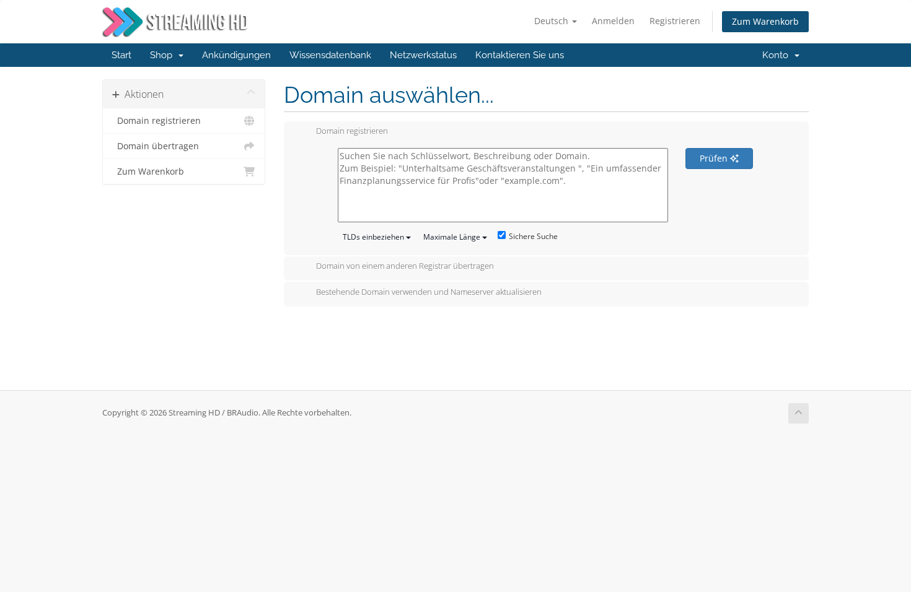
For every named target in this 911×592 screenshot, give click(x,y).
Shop (163, 55)
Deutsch (552, 21)
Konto (777, 55)
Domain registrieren (156, 120)
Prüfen (715, 158)
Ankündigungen (236, 55)
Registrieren (674, 21)
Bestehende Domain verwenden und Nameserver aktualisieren (429, 291)
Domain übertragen (155, 146)
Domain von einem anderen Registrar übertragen (405, 266)
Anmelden (613, 21)
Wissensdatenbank (330, 55)
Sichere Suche (533, 236)
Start (121, 55)
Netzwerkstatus (423, 55)
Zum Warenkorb (765, 21)
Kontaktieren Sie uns (519, 55)
